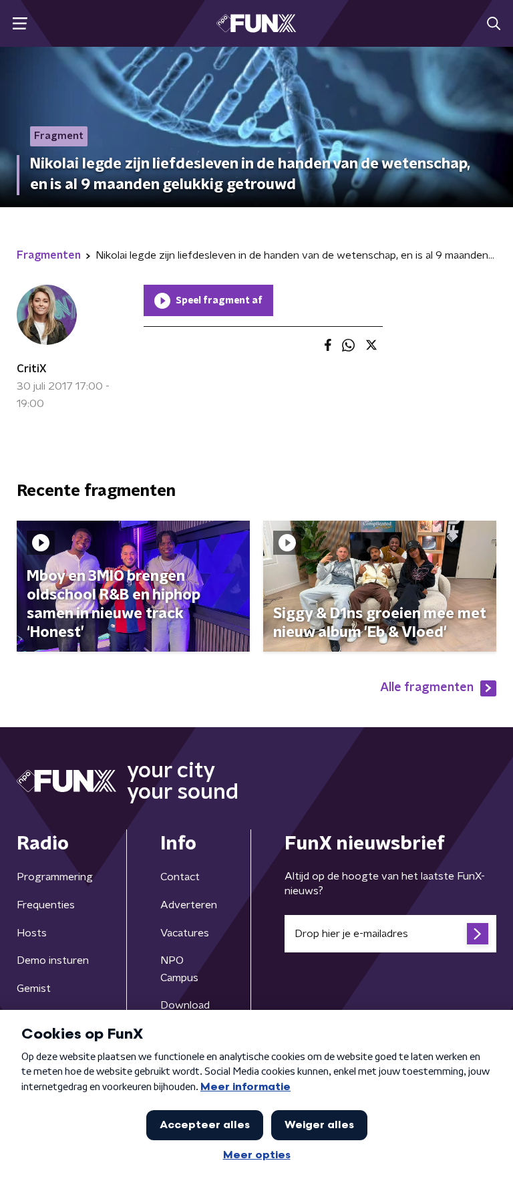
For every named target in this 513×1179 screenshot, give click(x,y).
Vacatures (184, 933)
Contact (180, 877)
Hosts (32, 933)
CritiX (32, 369)
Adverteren (188, 905)
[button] (20, 23)
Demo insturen (53, 960)
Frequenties (46, 905)
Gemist (34, 988)
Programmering (55, 877)
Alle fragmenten (427, 688)
